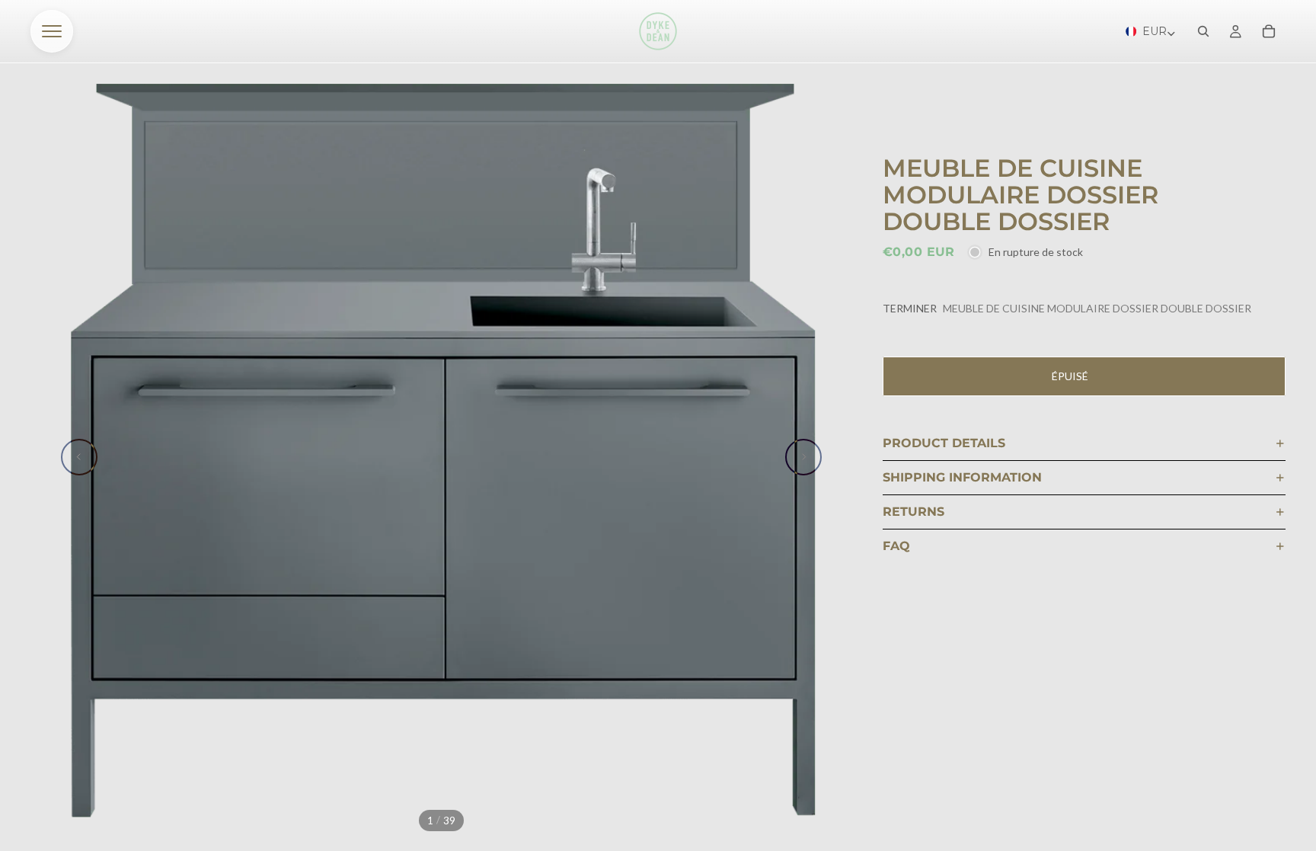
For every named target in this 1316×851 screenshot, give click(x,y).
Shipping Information (962, 477)
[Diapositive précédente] (79, 457)
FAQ (896, 546)
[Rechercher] (1203, 31)
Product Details (944, 443)
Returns (913, 511)
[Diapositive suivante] (803, 457)
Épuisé (1070, 376)
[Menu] (51, 31)
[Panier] (1269, 31)
